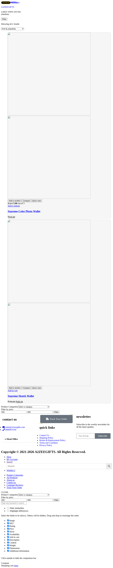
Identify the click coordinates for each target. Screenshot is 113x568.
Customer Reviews (15, 485)
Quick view (36, 201)
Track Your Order (14, 487)
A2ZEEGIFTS (7, 7)
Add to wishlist (15, 201)
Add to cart (13, 390)
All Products (12, 477)
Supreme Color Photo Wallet (24, 211)
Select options (14, 206)
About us (11, 480)
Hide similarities (16, 508)
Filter (56, 412)
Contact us (11, 482)
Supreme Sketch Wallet (21, 396)
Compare (26, 201)
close (16, 565)
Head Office (12, 439)
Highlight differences (18, 511)
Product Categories (15, 475)
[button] (19, 439)
